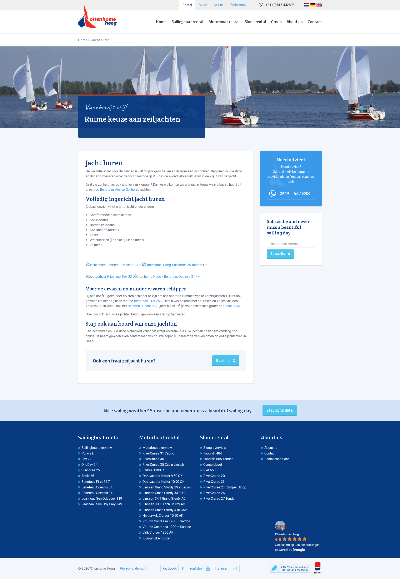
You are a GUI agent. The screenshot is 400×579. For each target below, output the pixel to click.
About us (295, 21)
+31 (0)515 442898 (280, 5)
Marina (219, 5)
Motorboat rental (224, 21)
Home (161, 21)
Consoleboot (212, 465)
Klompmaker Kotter (156, 538)
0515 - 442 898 (295, 193)
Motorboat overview (157, 448)
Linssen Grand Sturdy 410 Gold (165, 510)
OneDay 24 (89, 465)
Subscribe (278, 253)
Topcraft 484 (212, 453)
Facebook (169, 568)
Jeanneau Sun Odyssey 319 (101, 499)
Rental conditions (277, 459)
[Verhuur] (97, 16)
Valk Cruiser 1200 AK (157, 532)
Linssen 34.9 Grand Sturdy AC (164, 499)
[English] (319, 6)
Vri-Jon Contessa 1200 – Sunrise (166, 527)
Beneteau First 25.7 (148, 301)
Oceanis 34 (231, 306)
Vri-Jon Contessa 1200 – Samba (166, 521)
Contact (315, 21)
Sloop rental (255, 21)
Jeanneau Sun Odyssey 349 (101, 504)
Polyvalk (87, 453)
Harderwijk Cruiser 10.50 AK (162, 516)
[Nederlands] (306, 6)
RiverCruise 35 (153, 459)
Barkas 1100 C (153, 470)
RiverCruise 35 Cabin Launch (163, 465)
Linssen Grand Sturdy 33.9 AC (164, 493)
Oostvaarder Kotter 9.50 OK (162, 476)
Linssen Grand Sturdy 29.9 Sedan (166, 487)
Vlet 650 (209, 470)
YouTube (196, 568)
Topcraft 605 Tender (218, 459)
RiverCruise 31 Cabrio (158, 453)
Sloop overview (214, 448)
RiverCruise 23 (214, 482)
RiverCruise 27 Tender (219, 499)
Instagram (222, 568)
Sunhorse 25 (90, 470)
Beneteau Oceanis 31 (144, 306)
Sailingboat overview (96, 448)
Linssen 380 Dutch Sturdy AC (163, 504)
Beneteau (107, 190)
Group (276, 21)
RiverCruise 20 (214, 476)
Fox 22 (86, 459)
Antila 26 (87, 476)
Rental (187, 5)
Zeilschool (238, 5)
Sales (203, 5)
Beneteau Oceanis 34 (96, 493)
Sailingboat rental (187, 21)
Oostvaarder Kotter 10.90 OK (163, 482)
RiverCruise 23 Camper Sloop (224, 487)
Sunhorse (133, 190)
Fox (118, 190)
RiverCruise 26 (214, 493)
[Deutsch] (313, 6)
